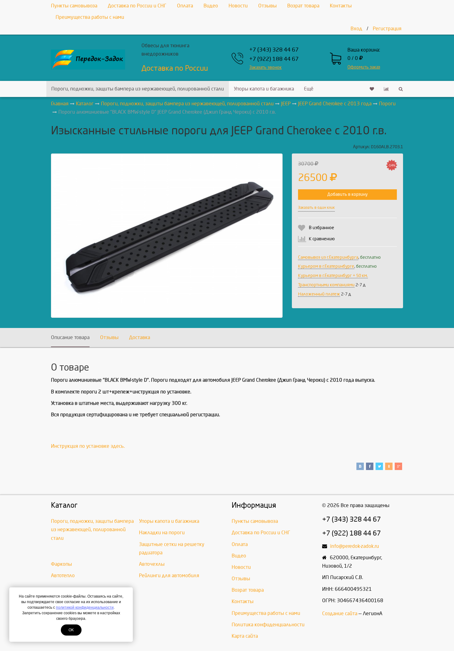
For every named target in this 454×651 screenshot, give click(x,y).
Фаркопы (61, 564)
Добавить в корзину (347, 194)
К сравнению (322, 239)
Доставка (139, 337)
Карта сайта (245, 636)
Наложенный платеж (319, 294)
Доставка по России (174, 68)
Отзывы (267, 5)
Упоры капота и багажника (264, 88)
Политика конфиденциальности (268, 624)
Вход (356, 28)
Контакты (341, 5)
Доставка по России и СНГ (137, 5)
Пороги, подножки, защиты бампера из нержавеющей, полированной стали (137, 88)
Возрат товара (303, 5)
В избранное (321, 227)
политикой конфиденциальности (85, 607)
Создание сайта (339, 613)
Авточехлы (152, 564)
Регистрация (387, 28)
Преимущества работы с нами (90, 17)
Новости (238, 5)
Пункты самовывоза (74, 5)
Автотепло (63, 575)
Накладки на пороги (162, 532)
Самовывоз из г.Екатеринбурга (328, 257)
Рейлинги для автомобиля (169, 575)
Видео (211, 5)
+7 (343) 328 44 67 (274, 50)
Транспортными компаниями (326, 285)
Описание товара (70, 337)
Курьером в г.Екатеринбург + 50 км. (333, 275)
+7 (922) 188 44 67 (274, 59)
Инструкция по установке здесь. (88, 446)
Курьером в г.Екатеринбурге (326, 266)
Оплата (185, 5)
